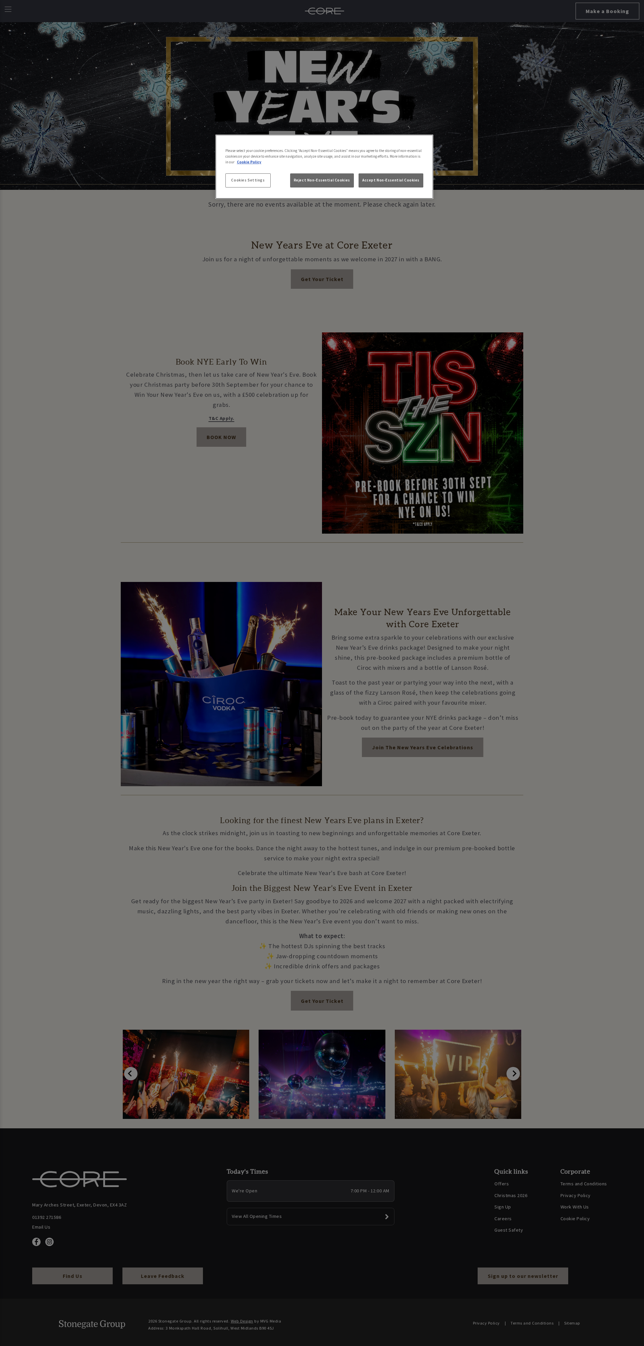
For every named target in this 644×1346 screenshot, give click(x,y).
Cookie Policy (249, 162)
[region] (324, 166)
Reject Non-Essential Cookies (322, 180)
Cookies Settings (248, 180)
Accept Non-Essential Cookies (391, 180)
